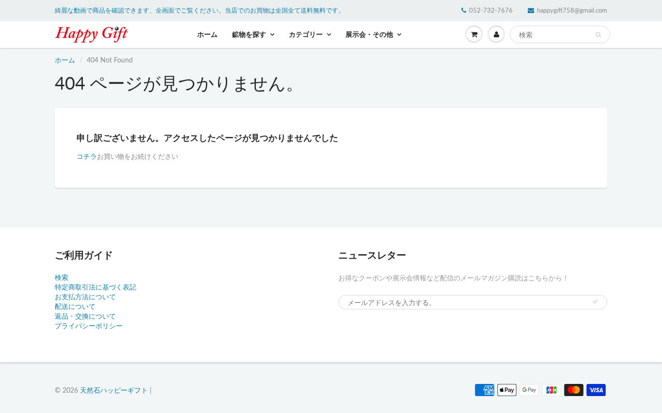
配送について (75, 306)
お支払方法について (85, 296)
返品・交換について (85, 316)
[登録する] (595, 301)
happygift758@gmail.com (572, 10)
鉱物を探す (249, 34)
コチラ (87, 156)
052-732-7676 (491, 10)
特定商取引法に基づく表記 (95, 287)
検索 (61, 277)
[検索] (598, 35)
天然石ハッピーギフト (114, 390)
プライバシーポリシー (89, 325)
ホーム (207, 34)
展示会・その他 (369, 34)
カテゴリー (306, 34)
